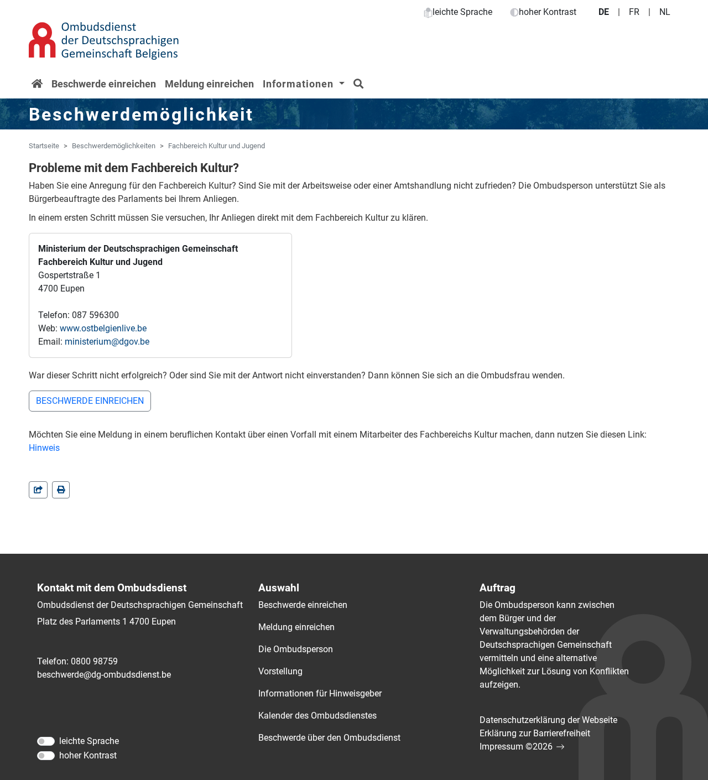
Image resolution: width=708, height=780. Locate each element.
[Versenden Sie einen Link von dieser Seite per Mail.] (38, 489)
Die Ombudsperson (295, 649)
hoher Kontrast (547, 12)
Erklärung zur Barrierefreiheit (535, 733)
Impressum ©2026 (516, 746)
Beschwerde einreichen (103, 84)
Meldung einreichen (209, 84)
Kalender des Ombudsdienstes (317, 715)
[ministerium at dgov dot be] (107, 342)
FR (634, 12)
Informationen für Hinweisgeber (320, 693)
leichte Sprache (462, 12)
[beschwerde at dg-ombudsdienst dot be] (104, 675)
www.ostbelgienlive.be (103, 328)
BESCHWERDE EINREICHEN (90, 401)
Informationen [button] (299, 84)
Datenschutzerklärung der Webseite (548, 720)
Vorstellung (280, 671)
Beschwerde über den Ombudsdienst (329, 737)
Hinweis (44, 448)
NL (664, 12)
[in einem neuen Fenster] (61, 489)
